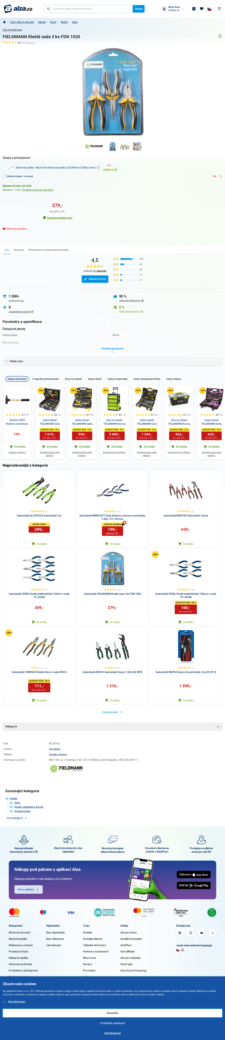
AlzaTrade (126, 964)
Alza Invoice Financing (133, 970)
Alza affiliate (127, 951)
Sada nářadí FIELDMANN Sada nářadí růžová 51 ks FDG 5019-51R (211, 422)
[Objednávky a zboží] (194, 9)
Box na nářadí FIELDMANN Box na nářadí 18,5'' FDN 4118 (179, 422)
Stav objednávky (55, 932)
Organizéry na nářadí (114, 452)
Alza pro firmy (128, 932)
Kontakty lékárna (92, 938)
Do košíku (41, 544)
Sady (75, 22)
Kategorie (11, 726)
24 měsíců (54, 749)
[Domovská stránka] (4, 22)
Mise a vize (89, 957)
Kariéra (87, 964)
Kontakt (87, 932)
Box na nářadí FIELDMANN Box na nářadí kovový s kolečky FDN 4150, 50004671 (114, 422)
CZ (182, 949)
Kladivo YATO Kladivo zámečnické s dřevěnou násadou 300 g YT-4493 (17, 422)
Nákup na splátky (18, 957)
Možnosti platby (18, 938)
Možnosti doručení (19, 932)
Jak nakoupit (53, 945)
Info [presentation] (7, 249)
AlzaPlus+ (126, 945)
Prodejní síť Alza (18, 951)
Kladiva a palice (17, 452)
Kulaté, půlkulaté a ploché (28, 807)
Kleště (64, 22)
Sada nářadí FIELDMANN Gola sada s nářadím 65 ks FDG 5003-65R (147, 422)
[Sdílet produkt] (220, 36)
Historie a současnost (95, 951)
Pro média (89, 970)
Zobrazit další (110, 712)
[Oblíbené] (202, 9)
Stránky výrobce (58, 754)
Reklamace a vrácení (21, 945)
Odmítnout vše (112, 1033)
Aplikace (88, 976)
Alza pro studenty (130, 957)
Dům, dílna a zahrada (22, 22)
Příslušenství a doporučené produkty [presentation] (48, 249)
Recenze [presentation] (19, 249)
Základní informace (94, 945)
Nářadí (42, 22)
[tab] (7, 250)
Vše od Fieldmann (12, 29)
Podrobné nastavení (112, 1023)
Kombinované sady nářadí (50, 454)
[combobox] (88, 8)
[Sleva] (40, 390)
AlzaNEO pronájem (131, 938)
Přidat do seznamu (16, 228)
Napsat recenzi (97, 278)
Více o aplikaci (25, 889)
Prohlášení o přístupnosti (23, 970)
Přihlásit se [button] (173, 10)
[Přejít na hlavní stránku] (18, 8)
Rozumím (112, 1013)
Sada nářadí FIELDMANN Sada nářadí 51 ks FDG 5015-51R (82, 422)
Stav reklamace (55, 938)
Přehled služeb (17, 976)
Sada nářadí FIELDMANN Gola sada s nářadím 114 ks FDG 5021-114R (49, 422)
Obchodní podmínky (20, 964)
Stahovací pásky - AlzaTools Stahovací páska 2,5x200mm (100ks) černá (55, 167)
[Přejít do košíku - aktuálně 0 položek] (219, 9)
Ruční (53, 22)
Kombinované (22, 811)
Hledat (138, 8)
